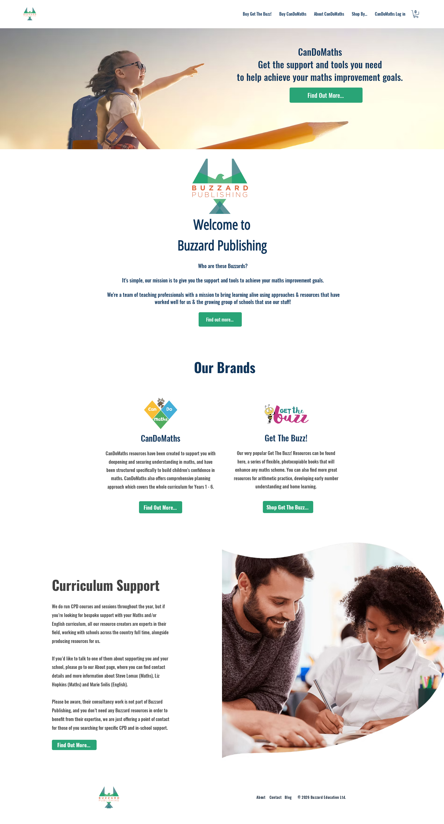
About (261, 797)
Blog (288, 797)
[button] (329, 13)
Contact (276, 797)
